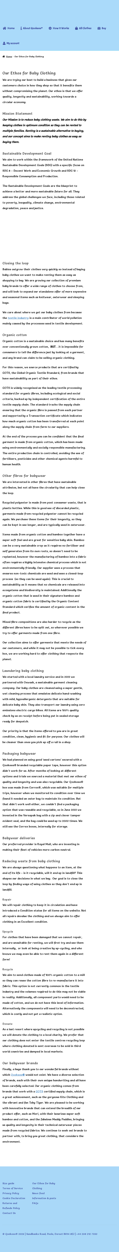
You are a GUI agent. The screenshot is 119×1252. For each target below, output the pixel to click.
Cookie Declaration (13, 1198)
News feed (38, 1193)
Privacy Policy (10, 1193)
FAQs (35, 1203)
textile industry (18, 318)
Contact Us (9, 1213)
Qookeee (18, 1074)
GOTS (39, 1091)
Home (9, 56)
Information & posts (44, 1198)
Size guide (8, 1183)
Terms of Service (12, 1188)
